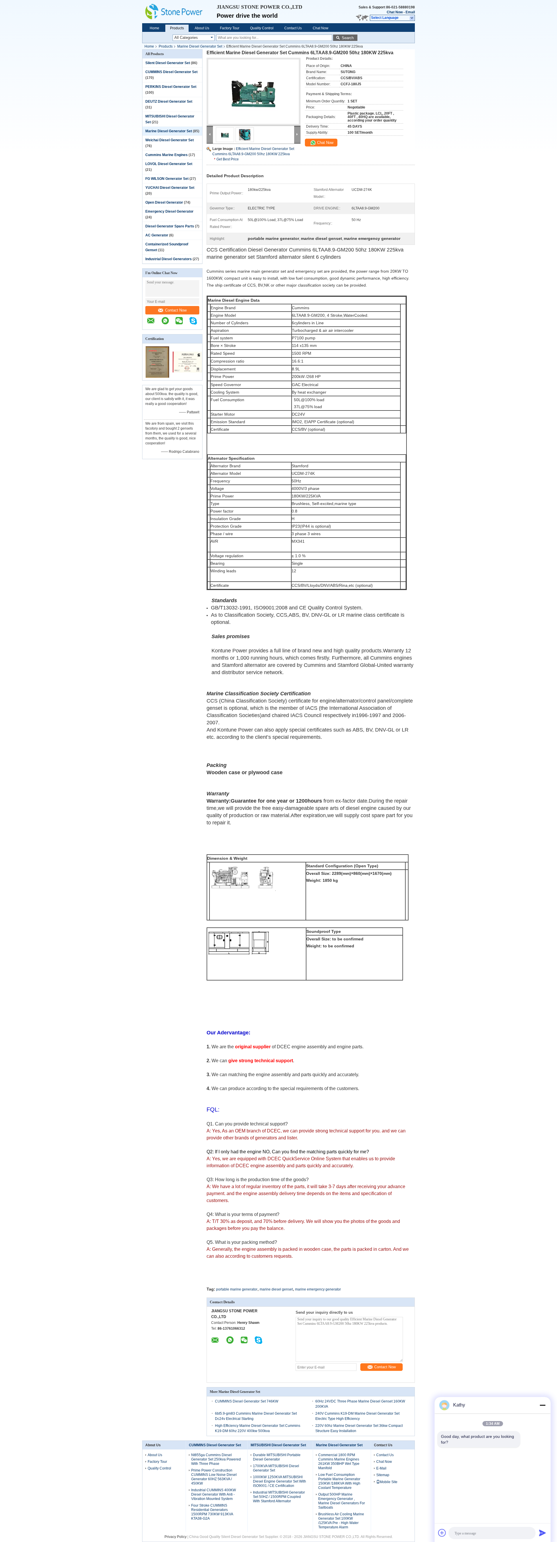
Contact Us (293, 28)
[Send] (542, 1532)
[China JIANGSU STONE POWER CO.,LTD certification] (157, 376)
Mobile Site (388, 1482)
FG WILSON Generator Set (167, 179)
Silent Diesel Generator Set (167, 63)
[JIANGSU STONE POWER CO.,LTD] (179, 11)
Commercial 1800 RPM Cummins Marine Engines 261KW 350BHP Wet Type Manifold (338, 1461)
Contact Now (176, 310)
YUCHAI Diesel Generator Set (169, 188)
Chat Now (395, 12)
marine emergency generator (318, 1289)
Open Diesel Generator (164, 202)
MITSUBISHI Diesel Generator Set (278, 1445)
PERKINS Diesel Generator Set (170, 87)
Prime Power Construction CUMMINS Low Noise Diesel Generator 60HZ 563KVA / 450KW (214, 1476)
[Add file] (442, 1532)
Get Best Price (227, 159)
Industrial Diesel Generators (168, 259)
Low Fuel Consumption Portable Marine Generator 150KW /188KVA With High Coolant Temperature (339, 1481)
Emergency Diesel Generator (169, 211)
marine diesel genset (276, 1289)
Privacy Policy (175, 1537)
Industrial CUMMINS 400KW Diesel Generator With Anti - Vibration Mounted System (213, 1494)
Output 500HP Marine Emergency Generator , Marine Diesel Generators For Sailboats (341, 1501)
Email (410, 12)
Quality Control (262, 28)
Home (154, 28)
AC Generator (156, 235)
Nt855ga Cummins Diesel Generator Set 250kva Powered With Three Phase (216, 1459)
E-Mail (381, 1468)
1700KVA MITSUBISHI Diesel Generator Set (276, 1468)
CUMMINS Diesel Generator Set (171, 72)
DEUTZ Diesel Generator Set (168, 101)
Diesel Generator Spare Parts (169, 226)
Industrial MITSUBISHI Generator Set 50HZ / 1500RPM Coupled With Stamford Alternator (279, 1496)
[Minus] (542, 1405)
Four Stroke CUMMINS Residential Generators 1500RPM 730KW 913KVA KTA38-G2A (212, 1512)
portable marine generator (236, 1289)
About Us (202, 28)
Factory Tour (229, 28)
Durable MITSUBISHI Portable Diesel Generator (277, 1457)
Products (177, 28)
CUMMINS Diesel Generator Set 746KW (246, 1401)
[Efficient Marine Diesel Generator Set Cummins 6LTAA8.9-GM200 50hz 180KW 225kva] (253, 91)
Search (348, 38)
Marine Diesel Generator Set (199, 46)
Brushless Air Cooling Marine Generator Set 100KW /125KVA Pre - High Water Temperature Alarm (341, 1520)
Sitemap (382, 1475)
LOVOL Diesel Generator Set (168, 164)
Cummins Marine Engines (166, 155)
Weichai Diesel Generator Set (169, 140)
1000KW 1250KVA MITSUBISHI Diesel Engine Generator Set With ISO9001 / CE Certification (279, 1481)
